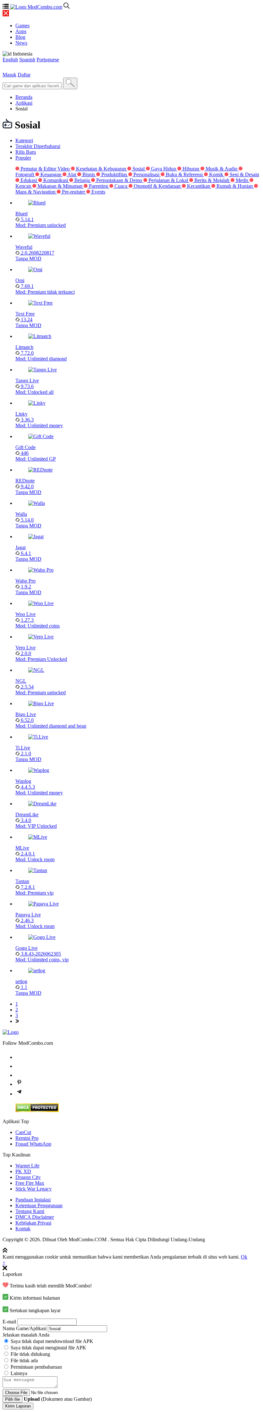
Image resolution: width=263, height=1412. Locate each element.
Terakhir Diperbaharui (37, 146)
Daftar (24, 74)
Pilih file (12, 1399)
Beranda (23, 97)
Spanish (27, 59)
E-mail (9, 1321)
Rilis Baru (25, 152)
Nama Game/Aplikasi (25, 1328)
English (10, 59)
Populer (23, 157)
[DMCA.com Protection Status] (37, 1110)
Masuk (9, 74)
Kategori (24, 140)
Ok (244, 1257)
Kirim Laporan (18, 1406)
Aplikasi (23, 103)
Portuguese (48, 59)
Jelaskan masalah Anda (26, 1335)
